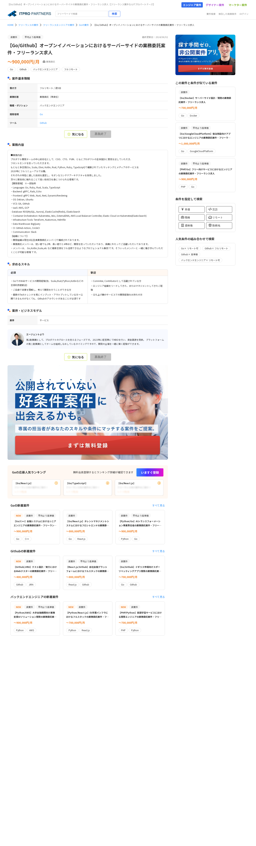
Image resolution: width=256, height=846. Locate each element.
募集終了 (101, 133)
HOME (10, 24)
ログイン (244, 13)
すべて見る (158, 505)
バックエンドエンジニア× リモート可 (200, 260)
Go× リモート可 (189, 248)
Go (41, 114)
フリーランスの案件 (28, 24)
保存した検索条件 (228, 13)
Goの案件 (84, 24)
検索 (114, 13)
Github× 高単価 (189, 254)
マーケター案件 (238, 5)
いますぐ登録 (150, 472)
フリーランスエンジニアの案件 (58, 24)
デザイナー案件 (215, 5)
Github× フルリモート (216, 248)
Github (43, 122)
